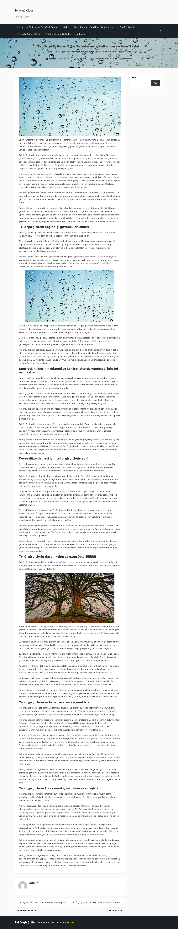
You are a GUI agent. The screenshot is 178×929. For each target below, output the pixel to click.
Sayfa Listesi (127, 27)
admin (83, 58)
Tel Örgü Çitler (24, 10)
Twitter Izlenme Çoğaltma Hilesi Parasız (66, 34)
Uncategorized (62, 52)
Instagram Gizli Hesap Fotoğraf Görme (37, 27)
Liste (65, 27)
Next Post (114, 910)
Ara (134, 77)
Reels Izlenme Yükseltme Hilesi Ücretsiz (94, 27)
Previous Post (28, 910)
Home (49, 52)
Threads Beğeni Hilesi (28, 34)
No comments (125, 58)
